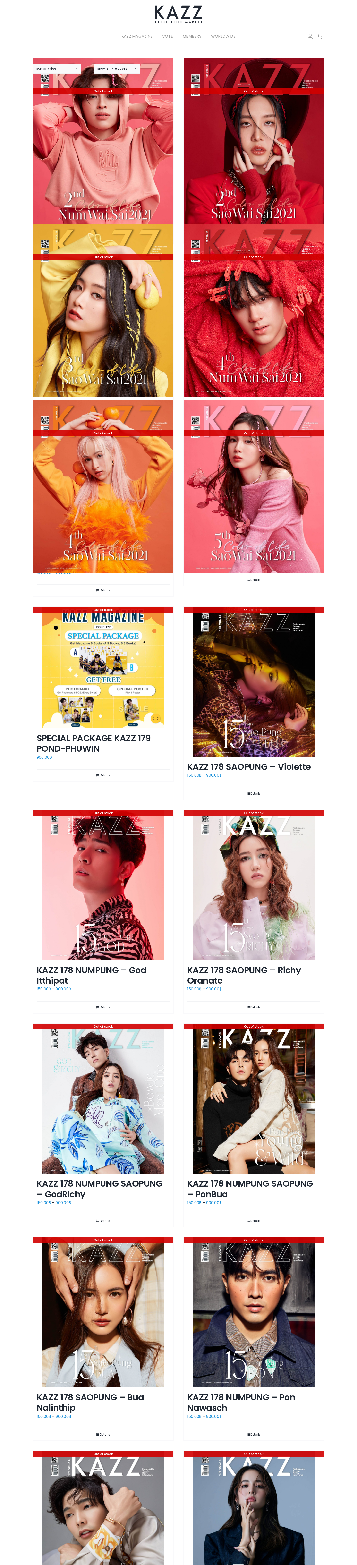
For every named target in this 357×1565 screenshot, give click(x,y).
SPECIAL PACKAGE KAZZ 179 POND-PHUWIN (94, 743)
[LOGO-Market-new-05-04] (178, 6)
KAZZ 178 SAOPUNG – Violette (249, 767)
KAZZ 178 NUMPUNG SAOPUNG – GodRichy (99, 1188)
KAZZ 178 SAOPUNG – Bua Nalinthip (90, 1402)
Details (105, 590)
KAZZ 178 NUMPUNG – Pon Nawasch (241, 1402)
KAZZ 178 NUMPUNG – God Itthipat (91, 975)
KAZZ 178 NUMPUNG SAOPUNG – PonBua (250, 1188)
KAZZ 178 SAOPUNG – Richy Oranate (244, 975)
